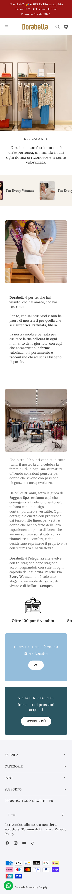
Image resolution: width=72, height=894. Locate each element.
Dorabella (20, 887)
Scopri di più (36, 721)
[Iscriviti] (62, 814)
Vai (36, 665)
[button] (6, 26)
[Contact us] (8, 885)
